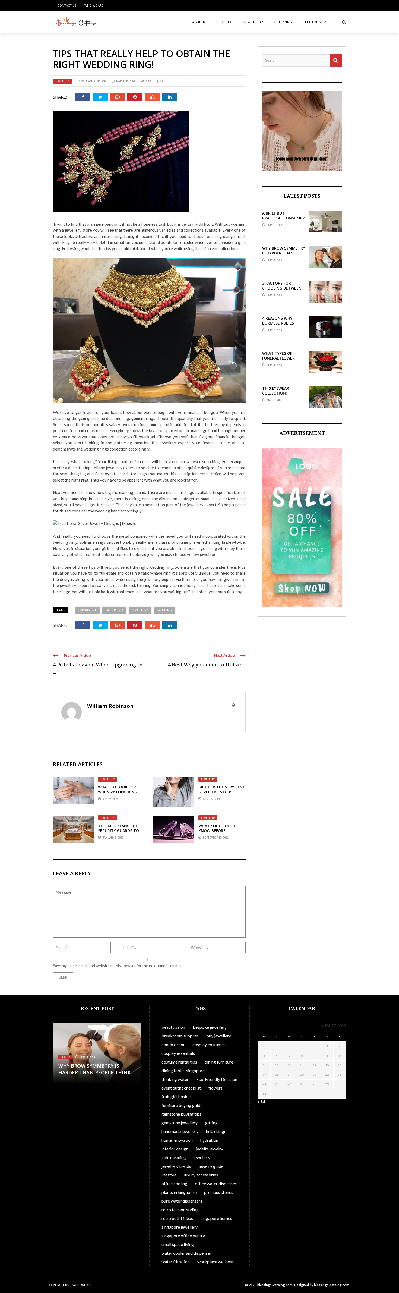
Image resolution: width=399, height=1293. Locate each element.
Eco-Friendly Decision (216, 1079)
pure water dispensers (182, 1200)
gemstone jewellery (180, 1122)
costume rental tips (179, 1061)
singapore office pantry (183, 1235)
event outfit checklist (181, 1087)
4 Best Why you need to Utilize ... (207, 664)
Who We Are (93, 5)
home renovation (177, 1140)
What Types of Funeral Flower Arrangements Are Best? (282, 361)
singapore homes (216, 1218)
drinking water (175, 1079)
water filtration (176, 1261)
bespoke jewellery (210, 1027)
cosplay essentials (178, 1053)
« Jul (261, 1101)
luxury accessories (201, 1174)
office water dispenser (215, 1183)
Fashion (198, 22)
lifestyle (169, 1174)
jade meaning (174, 1157)
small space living (178, 1244)
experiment (87, 610)
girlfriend (114, 610)
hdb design (216, 1131)
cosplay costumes (209, 1044)
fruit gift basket (176, 1096)
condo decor (173, 1044)
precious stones (218, 1192)
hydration (209, 1140)
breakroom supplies (180, 1035)
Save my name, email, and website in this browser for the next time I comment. (119, 965)
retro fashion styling (180, 1209)
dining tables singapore (183, 1070)
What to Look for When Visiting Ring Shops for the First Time (118, 794)
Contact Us (67, 5)
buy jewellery (218, 1035)
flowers (215, 1087)
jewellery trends (176, 1166)
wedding (164, 610)
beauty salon (173, 1027)
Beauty (65, 1057)
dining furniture (219, 1061)
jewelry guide (211, 1166)
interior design (175, 1148)
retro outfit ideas (177, 1218)
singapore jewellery (180, 1226)
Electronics (315, 22)
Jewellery (253, 22)
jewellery (140, 610)
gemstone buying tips (181, 1113)
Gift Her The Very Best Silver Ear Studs (221, 789)
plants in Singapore (179, 1192)
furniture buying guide (182, 1105)
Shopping (283, 22)
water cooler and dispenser (186, 1253)
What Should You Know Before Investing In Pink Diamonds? (216, 833)
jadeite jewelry (209, 1148)
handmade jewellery (180, 1131)
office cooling (174, 1183)
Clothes (224, 22)
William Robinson (93, 81)
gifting (211, 1122)
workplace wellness (215, 1261)
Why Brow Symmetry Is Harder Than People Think (283, 253)
